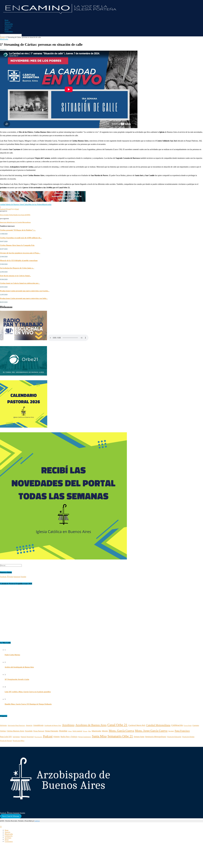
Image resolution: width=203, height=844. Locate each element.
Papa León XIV (6, 737)
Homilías (63, 731)
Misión (105, 731)
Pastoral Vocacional (27, 737)
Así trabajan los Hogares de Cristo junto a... (17, 268)
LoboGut (37, 821)
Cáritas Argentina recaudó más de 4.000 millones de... (21, 238)
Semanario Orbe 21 (120, 736)
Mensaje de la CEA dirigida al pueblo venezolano (19, 260)
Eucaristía (28, 731)
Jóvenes (85, 731)
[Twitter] (1, 827)
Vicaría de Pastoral (6, 741)
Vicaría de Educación (174, 737)
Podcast (48, 736)
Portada (2, 37)
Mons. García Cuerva (121, 730)
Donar (7, 29)
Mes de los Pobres (35, 204)
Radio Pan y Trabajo (69, 737)
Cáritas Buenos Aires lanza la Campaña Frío (17, 245)
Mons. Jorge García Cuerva (151, 730)
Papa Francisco (182, 730)
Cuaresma (195, 725)
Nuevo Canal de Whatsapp (10, 816)
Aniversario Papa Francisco (16, 725)
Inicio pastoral (77, 731)
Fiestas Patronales (51, 731)
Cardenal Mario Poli (136, 725)
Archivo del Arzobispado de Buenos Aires (19, 667)
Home (6, 20)
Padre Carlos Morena (12, 655)
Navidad (171, 731)
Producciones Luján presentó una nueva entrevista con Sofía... (24, 298)
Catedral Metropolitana (158, 725)
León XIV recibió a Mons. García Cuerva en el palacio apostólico (28, 692)
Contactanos (9, 31)
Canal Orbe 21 (117, 725)
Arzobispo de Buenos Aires (90, 725)
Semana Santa (139, 737)
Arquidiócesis (38, 725)
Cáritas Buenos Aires (15, 731)
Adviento (3, 725)
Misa (89, 731)
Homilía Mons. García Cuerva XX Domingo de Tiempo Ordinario (28, 704)
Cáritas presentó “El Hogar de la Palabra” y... (18, 230)
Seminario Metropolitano (155, 737)
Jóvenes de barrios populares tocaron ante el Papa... (20, 253)
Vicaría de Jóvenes (188, 737)
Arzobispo (8, 27)
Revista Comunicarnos (84, 737)
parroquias (16, 737)
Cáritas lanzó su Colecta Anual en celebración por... (20, 283)
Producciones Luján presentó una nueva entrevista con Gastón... (24, 291)
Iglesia (70, 731)
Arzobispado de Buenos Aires (52, 725)
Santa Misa (99, 736)
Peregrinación (38, 737)
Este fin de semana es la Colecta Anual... (15, 276)
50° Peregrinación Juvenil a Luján (17, 679)
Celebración (8, 26)
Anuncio (7, 22)
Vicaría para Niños (18, 741)
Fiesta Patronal (38, 731)
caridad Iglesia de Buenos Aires (11, 204)
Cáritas (26, 204)
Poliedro (56, 737)
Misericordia (9, 24)
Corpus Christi (187, 725)
